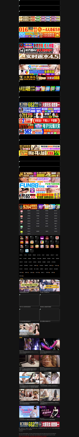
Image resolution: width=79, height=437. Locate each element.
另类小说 (28, 233)
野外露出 (55, 218)
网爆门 (56, 226)
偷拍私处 (34, 261)
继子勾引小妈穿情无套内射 (25, 306)
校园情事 (37, 231)
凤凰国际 (34, 258)
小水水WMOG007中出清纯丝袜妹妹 (47, 419)
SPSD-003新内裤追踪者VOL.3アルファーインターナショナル (29, 352)
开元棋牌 (29, 254)
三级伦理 (28, 213)
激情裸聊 (46, 265)
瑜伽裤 (47, 223)
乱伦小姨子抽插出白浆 (24, 335)
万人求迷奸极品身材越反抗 (25, 321)
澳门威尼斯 (56, 268)
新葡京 (21, 258)
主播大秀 (21, 261)
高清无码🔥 (48, 272)
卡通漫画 (28, 226)
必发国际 (48, 261)
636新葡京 (41, 265)
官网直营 (34, 254)
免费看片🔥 (36, 265)
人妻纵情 (46, 231)
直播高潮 (44, 258)
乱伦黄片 (30, 261)
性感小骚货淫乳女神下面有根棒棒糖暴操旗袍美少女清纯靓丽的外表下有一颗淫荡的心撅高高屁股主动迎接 (29, 387)
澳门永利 (38, 254)
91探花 (38, 218)
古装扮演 (28, 220)
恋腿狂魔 (55, 220)
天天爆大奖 (26, 268)
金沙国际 (31, 268)
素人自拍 (55, 213)
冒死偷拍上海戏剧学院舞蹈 (45, 306)
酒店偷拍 (57, 258)
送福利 (57, 254)
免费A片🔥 (27, 272)
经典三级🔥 (21, 272)
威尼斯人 (21, 254)
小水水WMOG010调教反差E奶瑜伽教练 (28, 419)
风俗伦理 (55, 231)
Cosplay (46, 213)
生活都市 (28, 231)
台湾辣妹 (28, 215)
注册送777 (52, 254)
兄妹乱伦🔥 (32, 272)
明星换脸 (37, 223)
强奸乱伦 (37, 210)
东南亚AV (55, 215)
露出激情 (37, 226)
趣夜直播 (39, 261)
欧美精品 (46, 210)
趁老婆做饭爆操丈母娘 (24, 292)
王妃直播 (25, 261)
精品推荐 (28, 210)
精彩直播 (48, 258)
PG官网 (25, 254)
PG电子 (43, 254)
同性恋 (56, 228)
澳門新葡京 (26, 265)
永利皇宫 (31, 265)
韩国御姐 (37, 215)
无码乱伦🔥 (57, 265)
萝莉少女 (55, 210)
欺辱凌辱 (28, 218)
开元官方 (21, 268)
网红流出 (46, 218)
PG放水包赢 (39, 258)
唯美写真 (46, 226)
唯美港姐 (46, 215)
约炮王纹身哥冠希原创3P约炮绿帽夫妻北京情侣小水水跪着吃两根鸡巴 (29, 403)
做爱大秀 (46, 268)
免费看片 (41, 268)
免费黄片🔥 (51, 265)
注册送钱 (47, 254)
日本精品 (37, 213)
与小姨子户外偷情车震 (44, 292)
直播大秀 (50, 268)
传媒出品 (28, 228)
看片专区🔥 (38, 272)
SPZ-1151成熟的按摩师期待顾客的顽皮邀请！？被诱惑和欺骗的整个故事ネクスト (28, 369)
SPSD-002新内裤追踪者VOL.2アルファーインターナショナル (49, 352)
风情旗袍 (28, 223)
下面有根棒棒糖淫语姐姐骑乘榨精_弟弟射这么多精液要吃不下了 (49, 403)
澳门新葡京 (54, 261)
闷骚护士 (55, 223)
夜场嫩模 (44, 261)
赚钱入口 (42, 272)
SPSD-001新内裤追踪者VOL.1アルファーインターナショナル (49, 369)
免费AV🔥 (53, 272)
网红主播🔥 (21, 275)
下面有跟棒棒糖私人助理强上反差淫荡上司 (49, 385)
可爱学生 (46, 220)
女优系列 (37, 220)
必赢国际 (29, 258)
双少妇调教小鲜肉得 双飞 (45, 321)
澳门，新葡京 (36, 268)
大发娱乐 (21, 265)
